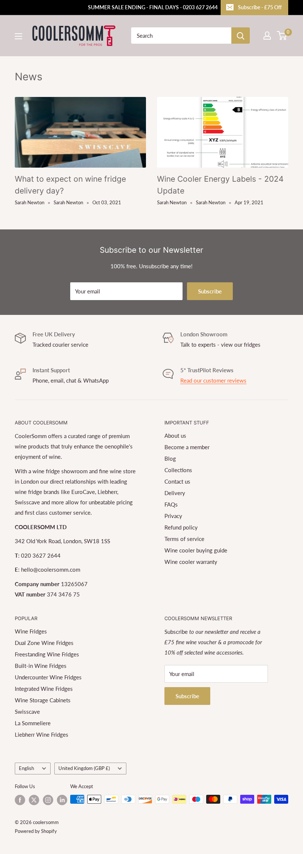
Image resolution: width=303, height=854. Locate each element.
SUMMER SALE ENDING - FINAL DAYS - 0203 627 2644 (153, 7)
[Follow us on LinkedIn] (62, 800)
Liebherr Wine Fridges (41, 734)
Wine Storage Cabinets (43, 700)
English (26, 768)
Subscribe (210, 291)
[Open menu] (18, 36)
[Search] (240, 35)
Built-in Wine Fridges (41, 665)
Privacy (173, 515)
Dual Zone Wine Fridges (44, 642)
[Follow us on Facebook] (20, 800)
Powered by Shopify (36, 831)
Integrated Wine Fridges (44, 688)
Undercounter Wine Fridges (48, 677)
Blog (170, 458)
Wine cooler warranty (190, 561)
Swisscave (27, 711)
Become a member (187, 447)
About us (175, 435)
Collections (178, 470)
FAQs (171, 504)
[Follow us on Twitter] (34, 800)
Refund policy (181, 527)
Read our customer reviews (213, 380)
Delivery (174, 493)
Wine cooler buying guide (195, 550)
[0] (282, 35)
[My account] (267, 35)
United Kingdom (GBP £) (84, 768)
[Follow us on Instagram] (48, 800)
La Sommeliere (33, 723)
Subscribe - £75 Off (260, 7)
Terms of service (184, 538)
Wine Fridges (31, 631)
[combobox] (181, 35)
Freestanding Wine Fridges (47, 654)
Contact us (177, 481)
